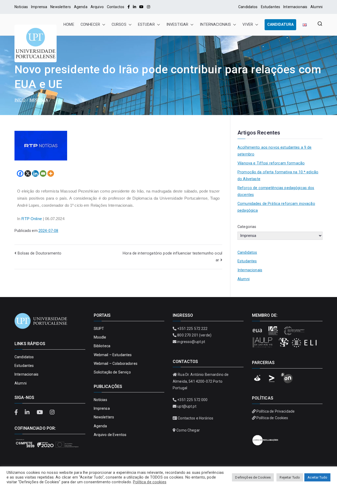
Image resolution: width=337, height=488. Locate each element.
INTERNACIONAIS (215, 24)
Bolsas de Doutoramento (39, 253)
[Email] (43, 173)
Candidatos (247, 7)
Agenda (80, 7)
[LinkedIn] (134, 7)
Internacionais (295, 7)
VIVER (247, 24)
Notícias (100, 400)
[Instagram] (148, 7)
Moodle (100, 337)
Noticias (21, 7)
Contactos (115, 7)
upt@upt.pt (186, 406)
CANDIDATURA (280, 24)
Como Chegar (188, 430)
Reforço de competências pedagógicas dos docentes (275, 191)
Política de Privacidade (275, 411)
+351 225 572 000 (192, 400)
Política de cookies (149, 482)
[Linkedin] (35, 173)
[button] (102, 24)
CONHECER (90, 24)
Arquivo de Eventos (110, 435)
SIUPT (99, 328)
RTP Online (31, 218)
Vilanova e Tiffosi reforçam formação (271, 163)
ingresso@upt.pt (191, 342)
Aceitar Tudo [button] (317, 477)
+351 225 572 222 (192, 328)
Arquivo (97, 7)
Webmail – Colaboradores (115, 363)
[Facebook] (128, 7)
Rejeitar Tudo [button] (290, 477)
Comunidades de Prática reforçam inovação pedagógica (276, 207)
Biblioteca (102, 346)
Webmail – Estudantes (113, 355)
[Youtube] (141, 7)
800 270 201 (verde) (194, 335)
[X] (27, 173)
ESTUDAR (146, 24)
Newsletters (60, 7)
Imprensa (39, 7)
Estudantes (270, 7)
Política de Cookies (272, 418)
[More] (50, 173)
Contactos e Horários (195, 418)
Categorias (246, 227)
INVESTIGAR (177, 24)
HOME (68, 24)
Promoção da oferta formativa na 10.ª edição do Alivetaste (277, 175)
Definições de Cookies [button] (253, 477)
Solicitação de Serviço (112, 372)
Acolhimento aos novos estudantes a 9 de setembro (274, 151)
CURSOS (119, 24)
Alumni (316, 7)
